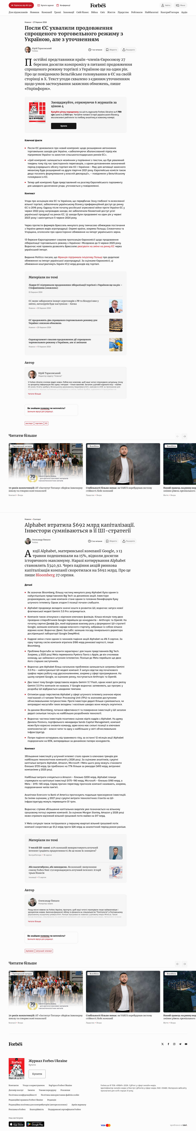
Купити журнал (47, 5)
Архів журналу (79, 1104)
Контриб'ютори (170, 12)
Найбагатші (151, 12)
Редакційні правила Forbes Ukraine (26, 1100)
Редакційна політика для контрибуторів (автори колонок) (38, 1104)
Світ (102, 12)
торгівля (39, 423)
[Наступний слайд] (184, 436)
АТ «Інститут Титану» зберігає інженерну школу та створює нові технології (46, 489)
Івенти (31, 1090)
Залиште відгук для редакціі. (40, 411)
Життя (111, 12)
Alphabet (30, 951)
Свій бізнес (82, 12)
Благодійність (37, 1109)
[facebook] (168, 1044)
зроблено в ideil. (178, 1125)
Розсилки (65, 1090)
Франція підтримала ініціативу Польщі (80, 257)
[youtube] (186, 1044)
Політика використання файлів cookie (60, 1095)
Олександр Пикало (41, 540)
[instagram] (174, 1044)
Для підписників (18, 12)
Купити (64, 126)
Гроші (57, 12)
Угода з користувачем (34, 1085)
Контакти (14, 1085)
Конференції (65, 5)
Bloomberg (45, 575)
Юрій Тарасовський (42, 48)
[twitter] (162, 1044)
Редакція (51, 1100)
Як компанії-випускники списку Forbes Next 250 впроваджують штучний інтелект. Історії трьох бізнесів (65, 870)
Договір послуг (16, 1090)
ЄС (46, 423)
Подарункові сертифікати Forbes (64, 1109)
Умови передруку (47, 1090)
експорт (29, 423)
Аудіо (184, 12)
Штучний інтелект (44, 951)
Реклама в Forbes (17, 1109)
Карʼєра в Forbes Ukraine (60, 1085)
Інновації (68, 12)
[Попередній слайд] (178, 964)
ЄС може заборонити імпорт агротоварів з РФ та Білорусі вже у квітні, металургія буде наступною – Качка (64, 302)
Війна (94, 12)
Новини (34, 12)
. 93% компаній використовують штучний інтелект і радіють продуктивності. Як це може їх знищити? (63, 849)
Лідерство (123, 12)
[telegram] (180, 1044)
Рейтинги (137, 12)
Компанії (47, 12)
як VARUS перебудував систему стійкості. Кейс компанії (119, 489)
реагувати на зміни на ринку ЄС (96, 246)
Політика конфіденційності (23, 1095)
